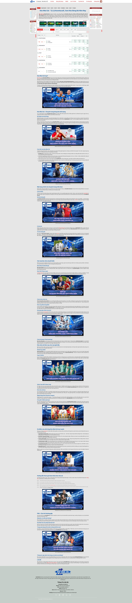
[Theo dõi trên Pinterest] (59, 595)
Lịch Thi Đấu (73, 1)
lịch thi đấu (86, 193)
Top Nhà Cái (81, 1)
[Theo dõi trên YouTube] (63, 595)
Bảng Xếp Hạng (59, 1)
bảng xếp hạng (52, 485)
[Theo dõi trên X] (56, 595)
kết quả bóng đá (62, 227)
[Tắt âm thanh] (88, 32)
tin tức (58, 233)
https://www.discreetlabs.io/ (52, 562)
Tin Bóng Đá (89, 1)
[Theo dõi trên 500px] (66, 595)
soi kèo (76, 199)
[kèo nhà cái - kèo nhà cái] (32, 1)
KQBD (66, 1)
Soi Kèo (52, 1)
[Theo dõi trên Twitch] (70, 595)
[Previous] (38, 23)
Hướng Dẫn (96, 1)
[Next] (88, 23)
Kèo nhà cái (41, 13)
